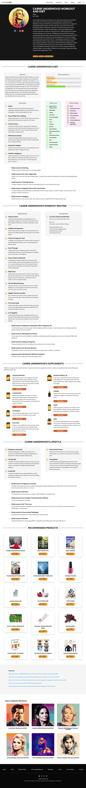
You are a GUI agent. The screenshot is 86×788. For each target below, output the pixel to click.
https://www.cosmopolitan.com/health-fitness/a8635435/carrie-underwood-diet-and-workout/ (34, 677)
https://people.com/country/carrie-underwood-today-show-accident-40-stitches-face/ (32, 686)
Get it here (19, 389)
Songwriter (49, 56)
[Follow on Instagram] (23, 31)
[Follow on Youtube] (20, 31)
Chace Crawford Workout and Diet (68, 758)
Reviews (72, 2)
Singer (41, 56)
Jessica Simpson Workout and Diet (18, 758)
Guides (66, 2)
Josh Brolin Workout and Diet (17, 728)
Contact (79, 2)
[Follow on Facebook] (15, 31)
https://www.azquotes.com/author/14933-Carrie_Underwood (25, 683)
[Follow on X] (18, 31)
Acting (35, 56)
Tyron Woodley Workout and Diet (43, 758)
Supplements (58, 2)
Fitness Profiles (49, 2)
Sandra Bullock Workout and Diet (43, 728)
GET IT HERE (15, 553)
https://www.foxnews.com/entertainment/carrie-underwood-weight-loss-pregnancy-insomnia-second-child (37, 680)
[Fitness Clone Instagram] (46, 776)
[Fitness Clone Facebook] (41, 776)
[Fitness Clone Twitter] (39, 776)
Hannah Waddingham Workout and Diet (68, 728)
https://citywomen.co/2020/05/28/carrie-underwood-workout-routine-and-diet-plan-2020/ (33, 674)
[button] (83, 2)
